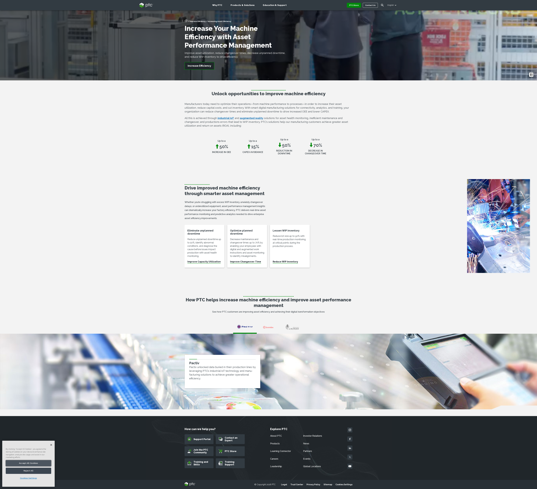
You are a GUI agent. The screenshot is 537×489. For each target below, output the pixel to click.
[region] (28, 464)
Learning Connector (280, 451)
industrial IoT (226, 118)
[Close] (51, 445)
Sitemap (328, 484)
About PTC (276, 436)
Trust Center (296, 484)
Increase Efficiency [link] (199, 65)
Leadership (276, 466)
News (306, 443)
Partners (307, 451)
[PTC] (190, 484)
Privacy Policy (313, 484)
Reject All (28, 471)
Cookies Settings (343, 484)
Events (306, 458)
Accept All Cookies (28, 463)
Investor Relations (312, 436)
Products (275, 443)
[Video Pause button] (531, 74)
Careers (274, 458)
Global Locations (312, 466)
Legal (284, 484)
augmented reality (251, 118)
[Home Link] (186, 21)
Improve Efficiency (198, 21)
